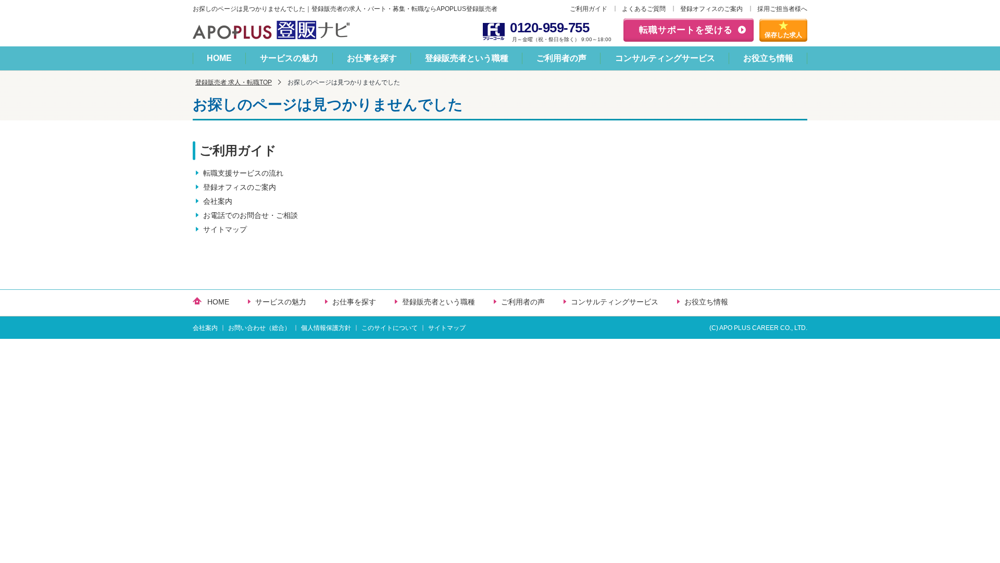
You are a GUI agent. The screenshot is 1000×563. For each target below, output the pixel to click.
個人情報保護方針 (326, 328)
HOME (219, 58)
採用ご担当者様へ (782, 9)
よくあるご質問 (644, 9)
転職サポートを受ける (686, 30)
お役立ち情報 (768, 58)
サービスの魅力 (289, 58)
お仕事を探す (372, 58)
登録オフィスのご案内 (711, 9)
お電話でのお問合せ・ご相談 (250, 215)
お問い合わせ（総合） (259, 328)
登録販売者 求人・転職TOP (233, 82)
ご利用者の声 (561, 58)
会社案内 (217, 201)
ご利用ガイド (588, 9)
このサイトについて (389, 328)
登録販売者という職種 (466, 58)
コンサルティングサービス (665, 58)
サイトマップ (225, 229)
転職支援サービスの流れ (243, 173)
